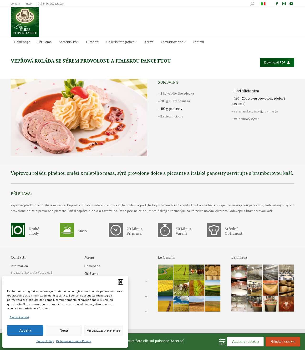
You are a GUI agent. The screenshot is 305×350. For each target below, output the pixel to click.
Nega (64, 330)
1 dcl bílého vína (246, 90)
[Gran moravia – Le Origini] (165, 272)
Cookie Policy (45, 341)
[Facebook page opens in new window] (277, 3)
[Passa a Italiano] (264, 3)
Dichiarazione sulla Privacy (74, 341)
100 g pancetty (171, 108)
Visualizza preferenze (103, 330)
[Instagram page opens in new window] (284, 3)
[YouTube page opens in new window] (291, 3)
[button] (120, 282)
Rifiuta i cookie (282, 341)
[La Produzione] (239, 272)
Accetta (25, 330)
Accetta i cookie (245, 341)
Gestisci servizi (19, 317)
